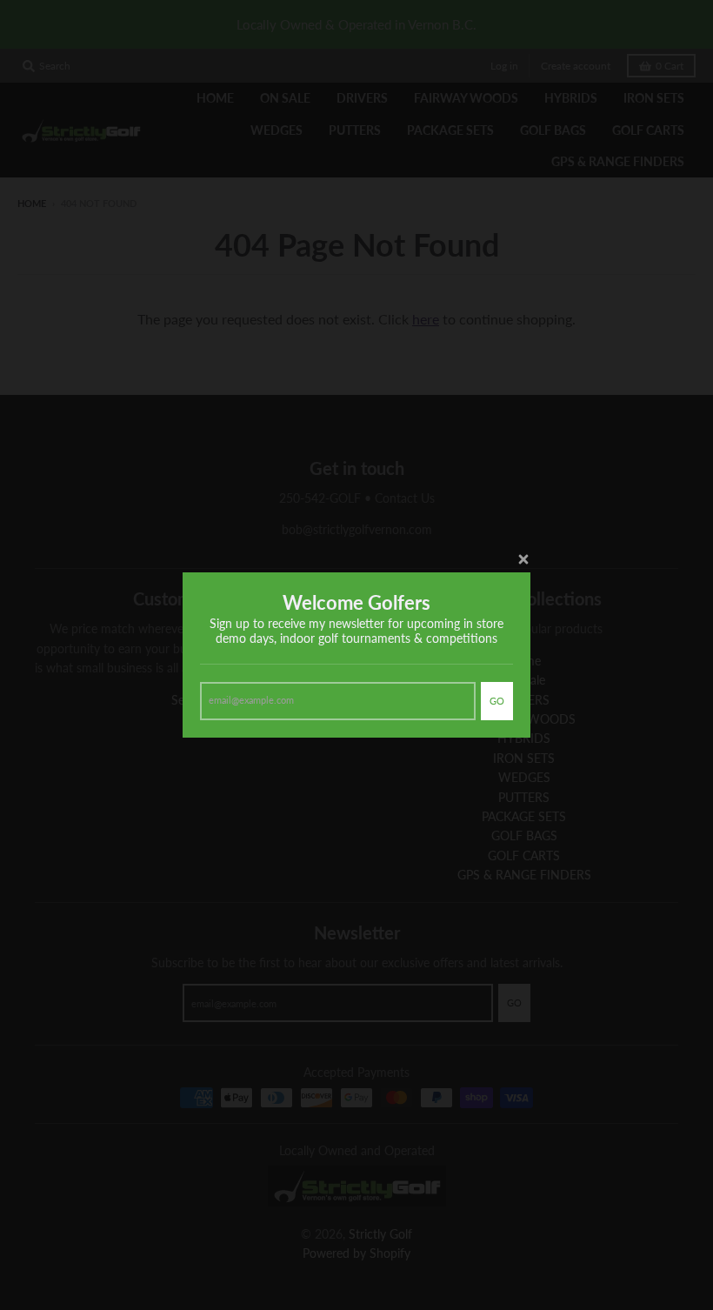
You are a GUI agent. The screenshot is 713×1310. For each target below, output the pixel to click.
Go (497, 700)
